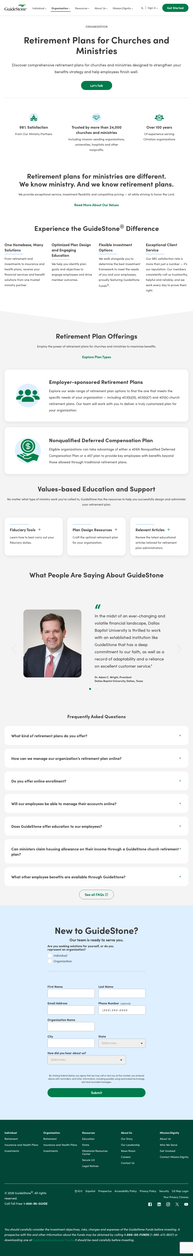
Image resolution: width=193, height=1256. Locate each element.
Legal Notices (90, 1166)
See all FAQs (94, 894)
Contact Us (127, 1163)
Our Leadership (130, 1145)
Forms (85, 1145)
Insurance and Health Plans (21, 1145)
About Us (126, 1133)
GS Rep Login (180, 1190)
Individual (60, 955)
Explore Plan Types (96, 357)
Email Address (57, 1003)
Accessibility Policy (126, 1190)
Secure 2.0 (88, 1160)
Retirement (11, 1139)
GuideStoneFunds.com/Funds (53, 1240)
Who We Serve (168, 1145)
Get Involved (167, 1151)
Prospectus (105, 1190)
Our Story (126, 1139)
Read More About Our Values (96, 205)
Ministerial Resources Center (95, 1152)
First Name (55, 986)
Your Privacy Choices (175, 1196)
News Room (128, 1151)
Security (164, 1190)
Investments (12, 1151)
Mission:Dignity (169, 1133)
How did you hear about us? (66, 1053)
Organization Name (61, 1019)
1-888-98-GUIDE (35, 1203)
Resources (88, 1133)
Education (88, 1139)
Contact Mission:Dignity (174, 1157)
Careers (126, 1157)
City (50, 1036)
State (102, 1036)
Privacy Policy (148, 1190)
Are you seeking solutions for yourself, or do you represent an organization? (80, 947)
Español (90, 1190)
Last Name (105, 986)
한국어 (79, 1190)
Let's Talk (96, 85)
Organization (97, 26)
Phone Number (108, 1003)
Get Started (175, 8)
